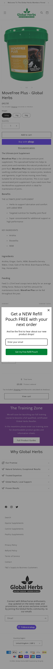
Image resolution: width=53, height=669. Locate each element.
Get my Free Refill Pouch (26, 351)
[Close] (49, 310)
